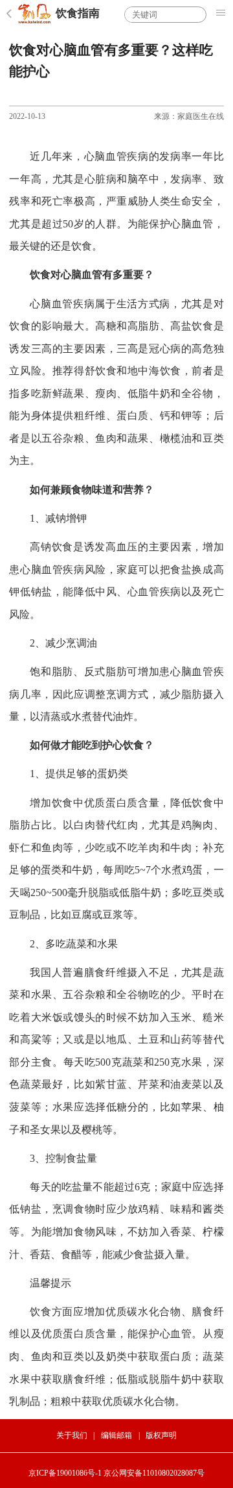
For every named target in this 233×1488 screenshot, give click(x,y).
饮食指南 (78, 13)
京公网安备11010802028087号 (154, 1473)
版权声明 (161, 1435)
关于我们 (71, 1435)
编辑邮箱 (116, 1435)
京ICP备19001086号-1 (65, 1473)
